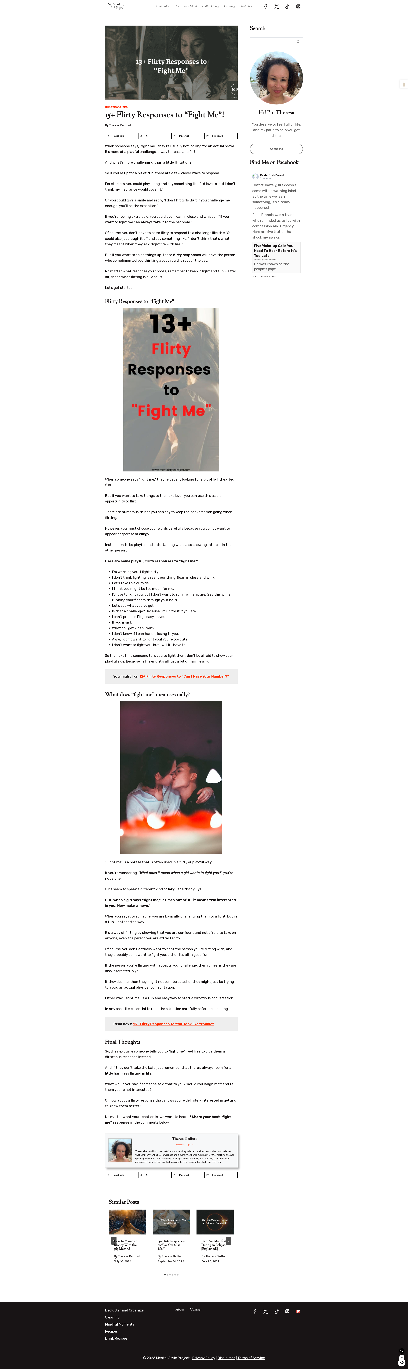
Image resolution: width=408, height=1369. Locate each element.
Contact (196, 1309)
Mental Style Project (272, 175)
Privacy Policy (203, 1358)
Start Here (246, 6)
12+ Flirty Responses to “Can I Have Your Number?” (184, 676)
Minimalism (163, 6)
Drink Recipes (116, 1338)
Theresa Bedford (120, 125)
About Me (276, 149)
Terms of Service (251, 1358)
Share (273, 276)
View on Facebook (260, 276)
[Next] (228, 1241)
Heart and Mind (186, 6)
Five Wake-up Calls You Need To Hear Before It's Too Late (275, 251)
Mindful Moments (119, 1324)
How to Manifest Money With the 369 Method (125, 1245)
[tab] (165, 1275)
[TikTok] (287, 6)
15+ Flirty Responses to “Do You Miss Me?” (171, 1245)
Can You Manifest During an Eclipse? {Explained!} (213, 1245)
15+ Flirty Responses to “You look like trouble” (173, 1024)
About (179, 1309)
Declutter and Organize (124, 1310)
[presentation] (127, 1222)
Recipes (111, 1331)
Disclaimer (226, 1358)
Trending (229, 6)
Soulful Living (210, 6)
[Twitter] (276, 6)
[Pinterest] (298, 6)
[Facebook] (265, 6)
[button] (404, 84)
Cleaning (112, 1317)
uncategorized (116, 107)
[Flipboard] (298, 1311)
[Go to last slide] (114, 1241)
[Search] (297, 41)
